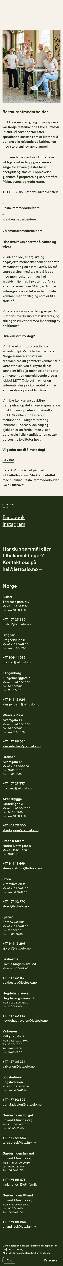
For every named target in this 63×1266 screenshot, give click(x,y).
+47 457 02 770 (14, 901)
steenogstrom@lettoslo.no (22, 868)
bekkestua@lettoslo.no (20, 982)
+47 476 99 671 (14, 1180)
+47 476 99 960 (14, 1222)
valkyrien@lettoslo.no (19, 1066)
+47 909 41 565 (14, 657)
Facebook (14, 517)
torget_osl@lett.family (19, 1143)
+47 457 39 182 (14, 978)
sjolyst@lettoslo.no (17, 948)
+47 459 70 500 (14, 825)
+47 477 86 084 (14, 741)
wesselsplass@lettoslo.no (21, 746)
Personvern (52, 1260)
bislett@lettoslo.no (17, 624)
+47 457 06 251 (14, 1061)
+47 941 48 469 (14, 863)
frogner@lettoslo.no (17, 662)
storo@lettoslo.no (16, 906)
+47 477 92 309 (14, 1099)
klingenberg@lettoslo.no (21, 704)
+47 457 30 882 (14, 1016)
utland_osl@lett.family (19, 1226)
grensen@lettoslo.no (18, 788)
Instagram (14, 524)
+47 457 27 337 (14, 783)
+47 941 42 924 (14, 699)
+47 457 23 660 (14, 619)
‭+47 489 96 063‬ (14, 1138)
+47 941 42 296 (14, 943)
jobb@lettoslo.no (15, 475)
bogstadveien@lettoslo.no (22, 1104)
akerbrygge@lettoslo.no (20, 830)
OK (9, 1260)
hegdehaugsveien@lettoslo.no (25, 1020)
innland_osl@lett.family (20, 1184)
